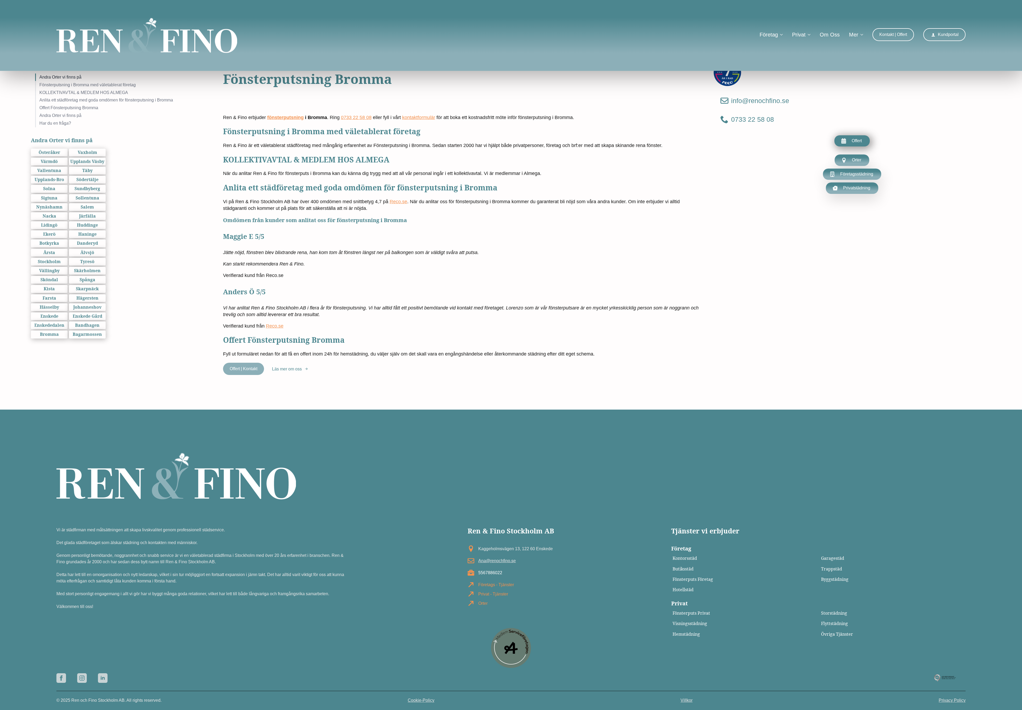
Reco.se (398, 201)
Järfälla (87, 216)
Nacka (49, 216)
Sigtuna (49, 198)
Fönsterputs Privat (691, 613)
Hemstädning (686, 634)
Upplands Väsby (87, 161)
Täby (87, 170)
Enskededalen (49, 325)
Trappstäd (831, 569)
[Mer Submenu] (860, 35)
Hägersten (87, 298)
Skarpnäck (87, 288)
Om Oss (830, 35)
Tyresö (87, 261)
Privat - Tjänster (493, 594)
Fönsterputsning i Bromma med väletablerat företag (87, 85)
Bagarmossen (87, 334)
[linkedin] (103, 678)
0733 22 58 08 (356, 117)
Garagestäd (832, 558)
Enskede (49, 316)
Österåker (49, 152)
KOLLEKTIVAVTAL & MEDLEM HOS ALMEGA (83, 92)
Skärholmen (87, 270)
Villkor (687, 700)
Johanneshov (87, 307)
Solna (49, 188)
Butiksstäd (683, 569)
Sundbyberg (87, 188)
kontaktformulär (418, 117)
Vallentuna (49, 170)
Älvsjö (87, 252)
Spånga (87, 279)
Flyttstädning (834, 623)
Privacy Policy (952, 700)
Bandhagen (87, 325)
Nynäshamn (49, 207)
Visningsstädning (690, 623)
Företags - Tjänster (496, 584)
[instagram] (82, 678)
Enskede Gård (87, 316)
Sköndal (49, 279)
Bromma (49, 334)
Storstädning (834, 613)
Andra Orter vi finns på (60, 77)
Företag (769, 35)
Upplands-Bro (49, 179)
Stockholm (49, 261)
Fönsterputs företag (693, 579)
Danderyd (87, 243)
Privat (799, 35)
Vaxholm (87, 152)
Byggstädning (834, 579)
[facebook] (61, 678)
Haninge (87, 234)
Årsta (49, 252)
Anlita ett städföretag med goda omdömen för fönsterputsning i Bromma (106, 100)
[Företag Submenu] (780, 35)
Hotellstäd (683, 589)
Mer (853, 35)
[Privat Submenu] (808, 35)
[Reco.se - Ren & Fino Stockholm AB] (727, 72)
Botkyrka (49, 243)
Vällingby (49, 270)
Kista (49, 288)
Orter (483, 603)
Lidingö (49, 225)
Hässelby (49, 307)
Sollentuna (87, 198)
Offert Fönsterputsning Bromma (68, 107)
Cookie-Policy (421, 700)
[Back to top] (1009, 697)
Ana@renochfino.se (497, 560)
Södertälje (87, 179)
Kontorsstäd (685, 558)
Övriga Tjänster (837, 634)
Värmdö (49, 161)
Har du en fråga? (55, 123)
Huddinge (87, 225)
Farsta (49, 298)
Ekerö (49, 234)
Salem (87, 207)
